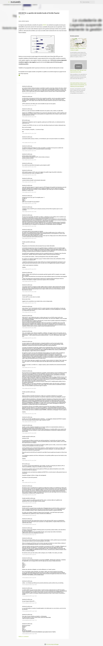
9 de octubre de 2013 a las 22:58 (29, 433)
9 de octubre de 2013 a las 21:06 (29, 413)
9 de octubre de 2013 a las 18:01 (29, 312)
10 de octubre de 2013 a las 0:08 (29, 502)
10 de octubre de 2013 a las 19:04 (29, 633)
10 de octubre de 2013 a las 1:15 (29, 534)
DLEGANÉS (15, 2)
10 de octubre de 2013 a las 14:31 (29, 603)
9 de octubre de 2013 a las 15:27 (29, 192)
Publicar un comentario (24, 636)
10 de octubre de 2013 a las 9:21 (29, 554)
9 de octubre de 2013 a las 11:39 (29, 105)
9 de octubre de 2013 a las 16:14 (29, 238)
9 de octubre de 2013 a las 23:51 (29, 482)
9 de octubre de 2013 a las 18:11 (29, 367)
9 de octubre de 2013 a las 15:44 (29, 211)
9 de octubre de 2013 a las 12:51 (29, 150)
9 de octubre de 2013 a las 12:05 (29, 133)
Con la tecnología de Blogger (52, 644)
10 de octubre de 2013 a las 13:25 (29, 595)
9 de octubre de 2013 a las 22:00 (29, 421)
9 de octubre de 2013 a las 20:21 (29, 388)
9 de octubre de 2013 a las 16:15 (29, 269)
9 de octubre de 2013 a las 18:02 (29, 327)
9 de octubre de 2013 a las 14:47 (29, 181)
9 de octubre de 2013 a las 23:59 (29, 494)
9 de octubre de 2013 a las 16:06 (29, 226)
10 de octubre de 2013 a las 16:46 (29, 611)
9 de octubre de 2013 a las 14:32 (29, 166)
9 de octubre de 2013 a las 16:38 (29, 291)
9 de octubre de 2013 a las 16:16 (29, 281)
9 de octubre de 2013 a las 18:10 (29, 337)
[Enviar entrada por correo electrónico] (19, 75)
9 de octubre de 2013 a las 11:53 (29, 116)
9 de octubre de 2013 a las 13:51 (29, 159)
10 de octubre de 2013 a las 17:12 (29, 620)
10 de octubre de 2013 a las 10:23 (29, 584)
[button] (19, 17)
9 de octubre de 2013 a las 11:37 (29, 93)
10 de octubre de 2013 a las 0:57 (29, 524)
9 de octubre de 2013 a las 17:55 (29, 303)
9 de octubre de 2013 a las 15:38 (29, 203)
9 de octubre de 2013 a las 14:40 (29, 174)
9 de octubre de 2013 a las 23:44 (29, 460)
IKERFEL (45, 25)
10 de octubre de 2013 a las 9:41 (29, 577)
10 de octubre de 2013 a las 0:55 (29, 515)
